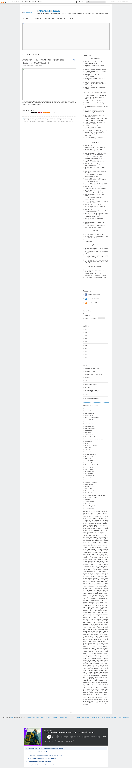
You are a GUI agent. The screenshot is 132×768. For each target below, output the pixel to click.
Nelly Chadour (89, 419)
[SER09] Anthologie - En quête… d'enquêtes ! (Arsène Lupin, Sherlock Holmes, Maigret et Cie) (95, 180)
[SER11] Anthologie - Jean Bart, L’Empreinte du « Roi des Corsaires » (95, 187)
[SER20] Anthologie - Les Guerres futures (94, 222)
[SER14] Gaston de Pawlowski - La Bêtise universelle (94, 198)
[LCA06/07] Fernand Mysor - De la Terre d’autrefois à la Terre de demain (96, 119)
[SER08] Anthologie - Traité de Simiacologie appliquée (93, 175)
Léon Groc (88, 447)
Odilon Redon (88, 488)
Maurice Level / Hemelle (91, 465)
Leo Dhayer (88, 432)
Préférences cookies (124, 717)
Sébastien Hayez (89, 456)
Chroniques (49, 18)
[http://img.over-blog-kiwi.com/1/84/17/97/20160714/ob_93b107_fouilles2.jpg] (49, 99)
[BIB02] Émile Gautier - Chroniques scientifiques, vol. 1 (95, 75)
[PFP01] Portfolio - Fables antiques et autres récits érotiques (95, 62)
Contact (71, 18)
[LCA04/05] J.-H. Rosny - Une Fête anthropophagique (94, 115)
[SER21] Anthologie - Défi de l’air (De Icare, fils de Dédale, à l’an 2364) (95, 226)
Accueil (25, 18)
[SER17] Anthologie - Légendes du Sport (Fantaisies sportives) (96, 210)
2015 (86, 357)
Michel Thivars (89, 503)
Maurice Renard (89, 491)
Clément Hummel (89, 460)
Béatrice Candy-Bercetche (92, 417)
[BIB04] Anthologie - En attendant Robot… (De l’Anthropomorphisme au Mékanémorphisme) (95, 83)
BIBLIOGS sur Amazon (91, 378)
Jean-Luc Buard (89, 413)
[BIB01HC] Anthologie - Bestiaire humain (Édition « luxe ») (96, 72)
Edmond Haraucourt (90, 454)
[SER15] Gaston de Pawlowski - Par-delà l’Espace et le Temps (96, 202)
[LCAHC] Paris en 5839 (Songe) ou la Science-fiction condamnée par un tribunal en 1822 (95, 97)
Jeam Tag (87, 499)
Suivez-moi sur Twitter (93, 298)
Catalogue (36, 18)
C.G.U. (70, 717)
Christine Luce (89, 467)
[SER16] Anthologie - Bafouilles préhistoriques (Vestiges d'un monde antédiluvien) (95, 206)
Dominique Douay (90, 434)
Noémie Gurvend (89, 450)
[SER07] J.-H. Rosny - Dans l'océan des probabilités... (96, 171)
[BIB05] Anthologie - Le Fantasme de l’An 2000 (95, 87)
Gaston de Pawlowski (91, 482)
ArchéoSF (87, 387)
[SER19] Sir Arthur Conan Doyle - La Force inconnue (95, 219)
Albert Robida (88, 493)
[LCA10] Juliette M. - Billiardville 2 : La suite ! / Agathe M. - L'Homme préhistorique (95, 127)
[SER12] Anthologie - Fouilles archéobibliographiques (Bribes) (94, 191)
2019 (86, 345)
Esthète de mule (89, 395)
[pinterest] (82, 2)
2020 (86, 342)
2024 (86, 329)
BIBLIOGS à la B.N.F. (91, 371)
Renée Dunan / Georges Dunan (94, 439)
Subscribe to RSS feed (93, 303)
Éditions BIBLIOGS (48, 10)
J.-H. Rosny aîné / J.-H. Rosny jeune (95, 495)
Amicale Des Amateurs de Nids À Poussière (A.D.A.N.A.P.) (94, 391)
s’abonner (50, 741)
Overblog (75, 712)
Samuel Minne (89, 473)
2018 (86, 348)
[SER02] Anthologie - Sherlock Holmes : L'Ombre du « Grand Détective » (96, 153)
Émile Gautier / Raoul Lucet (92, 445)
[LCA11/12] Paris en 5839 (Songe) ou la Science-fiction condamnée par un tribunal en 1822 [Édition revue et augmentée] (96, 133)
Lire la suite (25, 106)
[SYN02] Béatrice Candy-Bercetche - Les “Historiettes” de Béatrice (96, 237)
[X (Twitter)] (79, 2)
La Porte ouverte (89, 381)
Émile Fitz (87, 443)
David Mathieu (89, 469)
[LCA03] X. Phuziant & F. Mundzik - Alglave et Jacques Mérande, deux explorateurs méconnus (94, 111)
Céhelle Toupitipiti (90, 506)
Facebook (61, 18)
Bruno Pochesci (89, 486)
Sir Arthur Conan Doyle (91, 437)
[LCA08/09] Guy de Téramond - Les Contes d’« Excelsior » (95, 123)
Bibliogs (12, 717)
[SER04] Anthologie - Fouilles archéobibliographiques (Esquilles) (94, 161)
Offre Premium (95, 717)
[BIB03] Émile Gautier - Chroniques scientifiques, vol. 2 (95, 79)
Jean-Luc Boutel (89, 411)
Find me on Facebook (93, 294)
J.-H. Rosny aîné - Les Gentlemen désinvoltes (94, 270)
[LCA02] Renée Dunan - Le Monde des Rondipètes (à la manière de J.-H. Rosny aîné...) (96, 106)
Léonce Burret (89, 415)
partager (60, 741)
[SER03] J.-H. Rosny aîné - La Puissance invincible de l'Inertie (93, 157)
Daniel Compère (89, 421)
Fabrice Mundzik (89, 475)
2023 (86, 332)
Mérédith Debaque (90, 428)
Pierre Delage (88, 430)
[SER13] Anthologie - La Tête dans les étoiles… (95, 194)
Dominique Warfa (89, 508)
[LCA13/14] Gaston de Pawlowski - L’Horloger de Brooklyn (94, 138)
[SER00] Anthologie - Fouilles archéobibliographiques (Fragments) (95, 146)
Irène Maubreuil (89, 471)
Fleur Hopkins (88, 458)
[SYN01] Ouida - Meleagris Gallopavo (95, 234)
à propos (70, 741)
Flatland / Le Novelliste (91, 384)
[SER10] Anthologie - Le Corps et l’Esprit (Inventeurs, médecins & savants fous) (96, 184)
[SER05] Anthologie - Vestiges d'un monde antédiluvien (94, 164)
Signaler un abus (63, 717)
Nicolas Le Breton (90, 462)
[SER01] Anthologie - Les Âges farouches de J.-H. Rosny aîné (93, 150)
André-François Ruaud (91, 497)
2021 (86, 339)
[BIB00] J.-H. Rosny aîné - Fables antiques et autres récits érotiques (94, 66)
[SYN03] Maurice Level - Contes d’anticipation (94, 240)
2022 (86, 335)
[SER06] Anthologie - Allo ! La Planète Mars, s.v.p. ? (95, 168)
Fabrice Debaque (89, 426)
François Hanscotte (90, 452)
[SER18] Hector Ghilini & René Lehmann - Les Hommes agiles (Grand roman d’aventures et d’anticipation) (96, 215)
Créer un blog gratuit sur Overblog (35, 717)
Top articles (48, 717)
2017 (86, 351)
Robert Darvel (88, 424)
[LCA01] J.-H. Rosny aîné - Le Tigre (95, 103)
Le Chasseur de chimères (92, 398)
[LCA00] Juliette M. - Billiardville (93, 100)
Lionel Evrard (88, 441)
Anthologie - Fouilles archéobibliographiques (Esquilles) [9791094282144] (43, 61)
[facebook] (76, 2)
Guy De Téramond (90, 501)
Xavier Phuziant (89, 484)
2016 (86, 354)
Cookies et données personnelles (109, 717)
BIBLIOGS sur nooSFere (92, 368)
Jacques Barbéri (89, 409)
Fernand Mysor (89, 478)
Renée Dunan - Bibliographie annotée (95, 277)
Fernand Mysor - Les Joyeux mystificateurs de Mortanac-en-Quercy (95, 274)
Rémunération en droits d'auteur (82, 717)
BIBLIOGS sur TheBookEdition (93, 374)
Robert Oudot (88, 480)
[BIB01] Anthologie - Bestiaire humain (95, 69)
